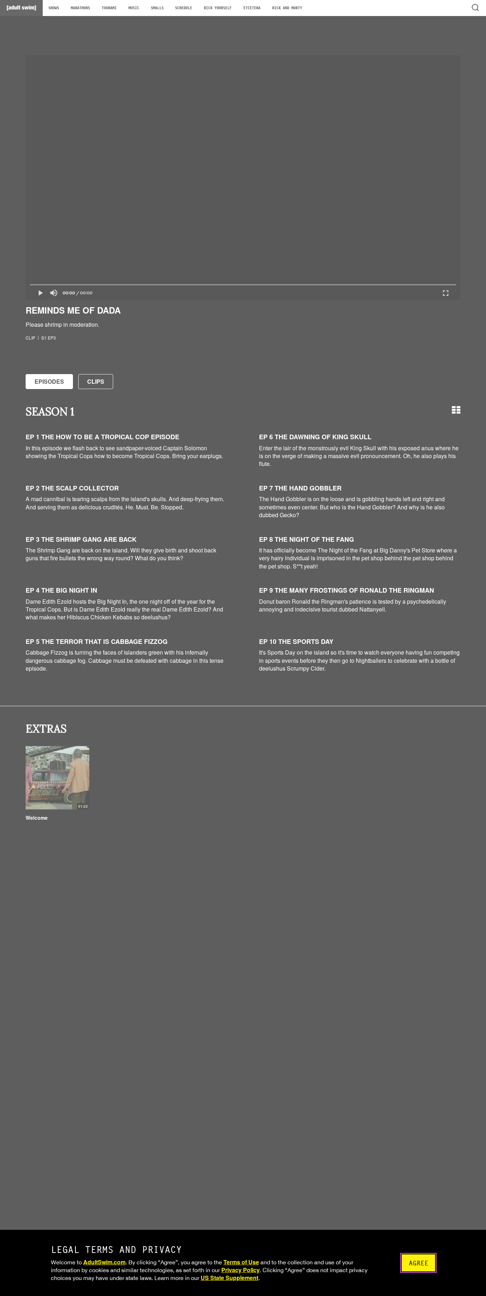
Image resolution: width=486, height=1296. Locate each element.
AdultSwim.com (104, 1262)
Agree (418, 1263)
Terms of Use (241, 1262)
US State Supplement (229, 1278)
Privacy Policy (240, 1270)
